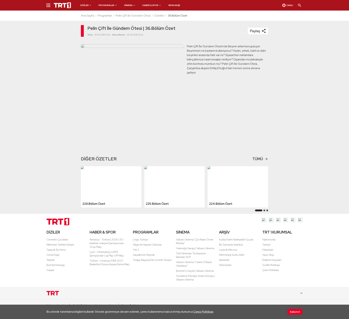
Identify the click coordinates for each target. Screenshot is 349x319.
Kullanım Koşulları (272, 260)
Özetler (159, 15)
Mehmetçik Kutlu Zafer (231, 254)
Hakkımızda (268, 239)
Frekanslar (267, 249)
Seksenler (224, 260)
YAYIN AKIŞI (174, 5)
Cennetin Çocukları (57, 239)
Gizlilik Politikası (271, 265)
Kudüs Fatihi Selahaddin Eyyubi (236, 239)
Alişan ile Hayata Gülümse (147, 244)
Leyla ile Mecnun (228, 249)
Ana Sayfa (87, 15)
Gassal (50, 270)
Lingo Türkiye (140, 239)
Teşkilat (51, 260)
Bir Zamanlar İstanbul (231, 244)
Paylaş (255, 31)
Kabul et (295, 311)
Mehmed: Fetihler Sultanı (60, 244)
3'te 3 (136, 249)
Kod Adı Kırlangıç (56, 265)
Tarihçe (266, 244)
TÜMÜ (257, 159)
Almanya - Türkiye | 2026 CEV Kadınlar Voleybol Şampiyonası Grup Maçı (107, 243)
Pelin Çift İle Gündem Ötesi (133, 15)
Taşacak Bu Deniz (56, 249)
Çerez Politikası (203, 312)
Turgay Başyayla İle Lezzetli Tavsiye (152, 260)
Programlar (105, 15)
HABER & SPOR (103, 232)
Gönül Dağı (53, 254)
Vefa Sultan (225, 265)
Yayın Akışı (268, 254)
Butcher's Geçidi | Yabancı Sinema (195, 270)
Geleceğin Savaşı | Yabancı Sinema (195, 248)
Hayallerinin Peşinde (144, 254)
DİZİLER (53, 232)
